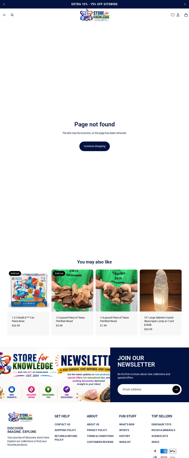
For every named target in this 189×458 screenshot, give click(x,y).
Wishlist (125, 441)
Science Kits (160, 436)
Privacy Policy (97, 430)
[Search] (12, 15)
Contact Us (62, 424)
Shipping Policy (65, 430)
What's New (126, 424)
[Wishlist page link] (173, 15)
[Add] (131, 305)
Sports (124, 430)
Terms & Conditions (100, 436)
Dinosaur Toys (161, 424)
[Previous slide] (4, 4)
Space (155, 441)
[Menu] (4, 15)
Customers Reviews (100, 441)
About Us (93, 424)
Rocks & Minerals (163, 430)
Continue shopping (94, 146)
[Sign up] (176, 389)
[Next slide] (185, 4)
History (124, 436)
